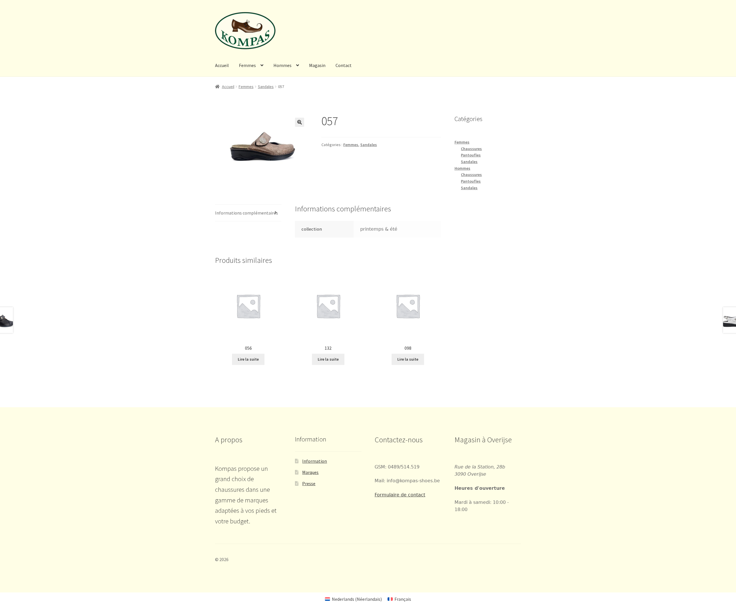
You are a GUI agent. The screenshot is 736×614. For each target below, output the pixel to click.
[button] (299, 122)
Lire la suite (248, 359)
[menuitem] (353, 599)
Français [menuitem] (402, 599)
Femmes (247, 65)
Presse (308, 483)
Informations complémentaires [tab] (246, 213)
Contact (344, 65)
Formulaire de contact (400, 495)
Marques (310, 472)
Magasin (317, 65)
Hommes (282, 65)
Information (314, 461)
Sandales (266, 86)
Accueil (222, 65)
